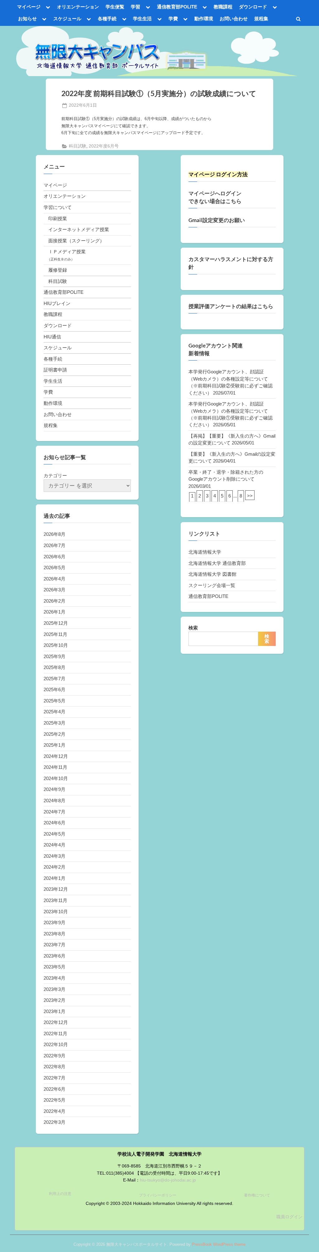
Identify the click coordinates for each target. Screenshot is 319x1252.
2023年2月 (54, 1000)
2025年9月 (54, 656)
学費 (173, 18)
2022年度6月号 (104, 146)
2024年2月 (54, 867)
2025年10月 (56, 645)
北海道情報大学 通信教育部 (217, 563)
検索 (193, 627)
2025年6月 (54, 689)
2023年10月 (56, 911)
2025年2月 (54, 734)
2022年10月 (56, 1044)
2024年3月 (54, 856)
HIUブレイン (57, 303)
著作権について (257, 1195)
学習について (58, 207)
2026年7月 (54, 545)
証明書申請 (55, 369)
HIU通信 (52, 336)
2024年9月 (54, 789)
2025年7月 (54, 678)
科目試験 (77, 146)
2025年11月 (55, 634)
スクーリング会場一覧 (211, 585)
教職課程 (223, 6)
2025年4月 (54, 711)
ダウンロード (253, 6)
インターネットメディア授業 (78, 229)
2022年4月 (54, 1111)
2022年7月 (54, 1077)
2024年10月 (56, 778)
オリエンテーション (78, 6)
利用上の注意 (60, 1193)
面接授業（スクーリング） (76, 240)
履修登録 (57, 270)
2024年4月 (54, 844)
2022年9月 (54, 1055)
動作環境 (203, 18)
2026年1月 (54, 611)
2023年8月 (54, 933)
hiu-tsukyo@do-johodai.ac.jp (168, 1180)
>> (250, 495)
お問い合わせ (234, 18)
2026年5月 (54, 567)
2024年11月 (55, 767)
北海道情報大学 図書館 (212, 574)
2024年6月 (54, 822)
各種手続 (107, 18)
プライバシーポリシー (157, 1195)
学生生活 (142, 18)
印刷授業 (57, 218)
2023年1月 (54, 1011)
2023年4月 (54, 978)
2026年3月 (54, 589)
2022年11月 (55, 1033)
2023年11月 (55, 900)
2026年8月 (54, 534)
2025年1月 (54, 745)
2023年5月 (54, 966)
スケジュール (67, 18)
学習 (135, 6)
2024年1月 (54, 878)
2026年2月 (54, 601)
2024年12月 (56, 756)
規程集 (261, 18)
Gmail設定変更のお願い (216, 220)
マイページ (28, 6)
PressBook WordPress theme (218, 1244)
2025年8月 (54, 667)
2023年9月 (54, 922)
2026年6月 (54, 556)
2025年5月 (54, 700)
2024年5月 (54, 834)
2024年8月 (54, 800)
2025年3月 (54, 722)
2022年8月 (54, 1066)
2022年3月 (54, 1122)
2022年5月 (54, 1100)
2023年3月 (54, 989)
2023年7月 (54, 944)
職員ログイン (289, 1217)
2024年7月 (54, 811)
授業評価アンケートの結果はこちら (230, 306)
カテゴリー (55, 475)
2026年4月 (54, 578)
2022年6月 (54, 1089)
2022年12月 (56, 1022)
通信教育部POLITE (177, 6)
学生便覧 (115, 6)
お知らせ (27, 18)
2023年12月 (56, 889)
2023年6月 (54, 955)
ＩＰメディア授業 (67, 251)
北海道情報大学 (204, 552)
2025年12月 (56, 623)
